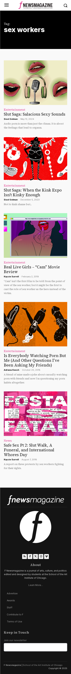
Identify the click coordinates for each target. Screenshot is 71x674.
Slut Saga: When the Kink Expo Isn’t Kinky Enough (33, 192)
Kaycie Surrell (11, 276)
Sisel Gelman (11, 119)
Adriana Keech (11, 370)
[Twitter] (35, 556)
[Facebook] (30, 556)
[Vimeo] (46, 556)
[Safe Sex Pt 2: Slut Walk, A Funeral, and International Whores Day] (35, 413)
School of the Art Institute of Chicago (42, 665)
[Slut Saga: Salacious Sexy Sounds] (35, 82)
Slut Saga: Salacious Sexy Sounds (34, 114)
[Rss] (24, 556)
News (8, 440)
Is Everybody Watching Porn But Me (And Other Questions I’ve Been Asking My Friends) (35, 360)
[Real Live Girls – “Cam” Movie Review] (35, 235)
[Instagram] (41, 556)
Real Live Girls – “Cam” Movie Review (32, 269)
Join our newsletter (15, 640)
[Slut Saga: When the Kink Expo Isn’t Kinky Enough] (35, 158)
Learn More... (35, 585)
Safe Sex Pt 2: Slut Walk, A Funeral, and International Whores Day (29, 449)
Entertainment (14, 109)
